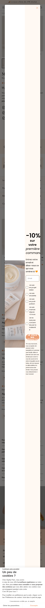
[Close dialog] (37, 8)
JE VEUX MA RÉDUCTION (32, 337)
